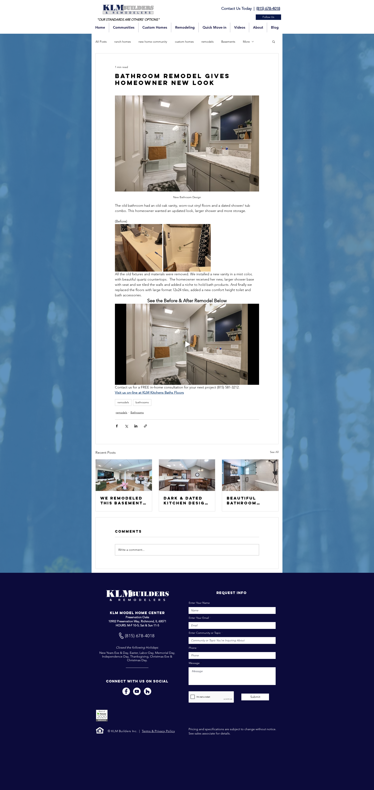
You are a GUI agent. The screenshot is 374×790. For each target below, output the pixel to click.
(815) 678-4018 (268, 8)
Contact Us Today (236, 8)
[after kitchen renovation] (187, 475)
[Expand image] (138, 247)
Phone (193, 647)
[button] (268, 17)
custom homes (184, 41)
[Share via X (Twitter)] (126, 426)
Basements (228, 41)
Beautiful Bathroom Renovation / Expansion (246, 500)
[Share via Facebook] (117, 426)
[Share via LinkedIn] (136, 426)
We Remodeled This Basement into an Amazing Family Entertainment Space (123, 500)
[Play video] (187, 344)
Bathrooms (137, 412)
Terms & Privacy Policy (158, 731)
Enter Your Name (199, 602)
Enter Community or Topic (205, 632)
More (246, 41)
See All (274, 452)
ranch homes (122, 41)
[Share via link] (145, 426)
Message (194, 663)
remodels (207, 41)
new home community (152, 41)
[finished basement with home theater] (124, 475)
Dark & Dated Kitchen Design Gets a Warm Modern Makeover (186, 500)
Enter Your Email (199, 617)
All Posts (101, 41)
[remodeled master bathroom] (250, 475)
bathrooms (142, 402)
